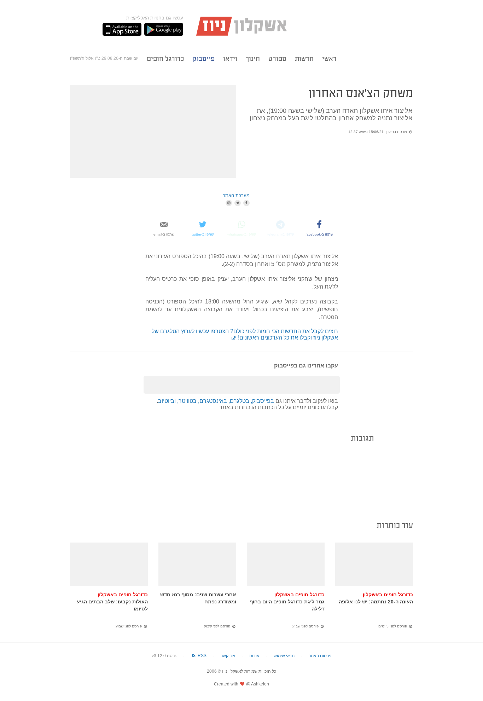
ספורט (277, 58)
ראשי (329, 58)
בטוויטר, (187, 401)
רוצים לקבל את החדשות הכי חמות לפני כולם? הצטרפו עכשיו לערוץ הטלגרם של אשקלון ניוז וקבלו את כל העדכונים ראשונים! (245, 334)
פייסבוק (203, 58)
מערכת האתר (236, 195)
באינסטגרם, (213, 401)
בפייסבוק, (262, 401)
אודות (254, 655)
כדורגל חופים (165, 58)
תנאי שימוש (284, 655)
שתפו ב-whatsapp (241, 234)
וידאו (230, 58)
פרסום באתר (320, 655)
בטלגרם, (239, 401)
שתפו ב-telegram (280, 234)
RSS (201, 655)
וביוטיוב (167, 401)
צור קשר (228, 655)
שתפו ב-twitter (203, 234)
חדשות (304, 58)
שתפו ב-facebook (319, 234)
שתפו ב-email (163, 234)
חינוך (253, 58)
